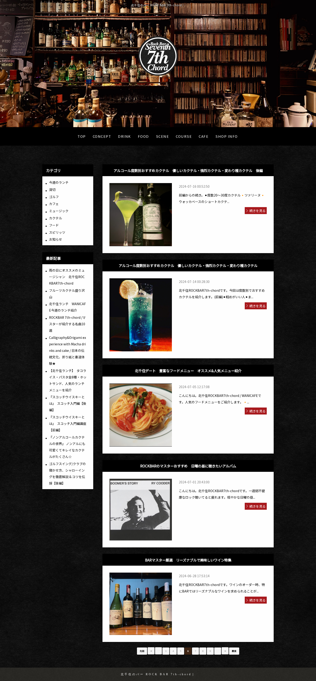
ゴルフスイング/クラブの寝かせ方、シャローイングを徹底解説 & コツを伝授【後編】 (67, 473)
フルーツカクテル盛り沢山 (67, 293)
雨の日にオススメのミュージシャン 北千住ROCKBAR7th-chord (67, 276)
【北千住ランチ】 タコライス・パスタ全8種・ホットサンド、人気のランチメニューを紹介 (68, 380)
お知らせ (55, 239)
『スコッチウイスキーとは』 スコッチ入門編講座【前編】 (67, 423)
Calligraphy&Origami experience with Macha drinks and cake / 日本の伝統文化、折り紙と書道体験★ (67, 350)
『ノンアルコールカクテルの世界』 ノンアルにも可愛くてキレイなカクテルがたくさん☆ (67, 447)
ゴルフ (54, 196)
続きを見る (257, 210)
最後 (234, 651)
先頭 (142, 651)
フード (54, 225)
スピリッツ (57, 232)
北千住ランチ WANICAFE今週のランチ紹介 (67, 307)
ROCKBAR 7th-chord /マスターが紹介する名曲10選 (67, 324)
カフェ (54, 203)
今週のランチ (58, 182)
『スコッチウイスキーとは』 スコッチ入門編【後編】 (67, 403)
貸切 (52, 189)
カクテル (55, 218)
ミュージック (58, 211)
